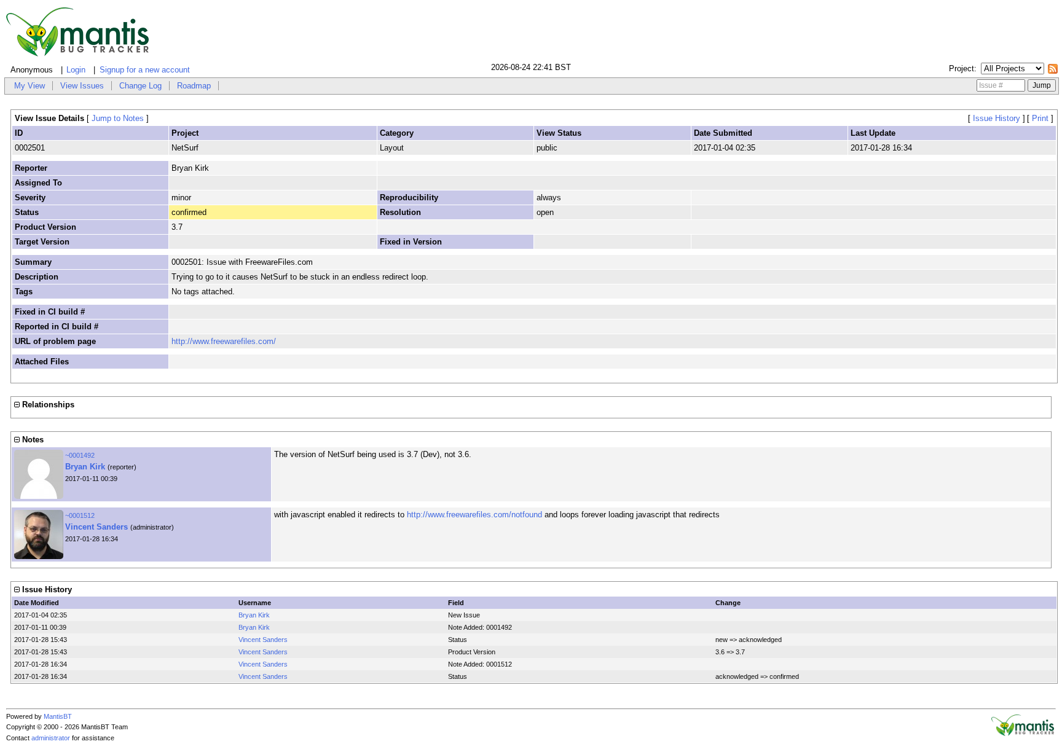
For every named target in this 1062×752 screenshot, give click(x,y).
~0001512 (80, 515)
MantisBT (58, 716)
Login (75, 69)
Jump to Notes (118, 118)
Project (961, 68)
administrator (50, 738)
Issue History (996, 118)
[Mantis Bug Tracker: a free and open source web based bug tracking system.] (1022, 733)
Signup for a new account (145, 69)
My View (29, 85)
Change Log (140, 85)
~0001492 (80, 455)
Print (1040, 118)
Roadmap (194, 85)
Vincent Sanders (96, 526)
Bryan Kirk (85, 466)
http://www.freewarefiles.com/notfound (474, 514)
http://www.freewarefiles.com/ (223, 341)
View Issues (82, 85)
